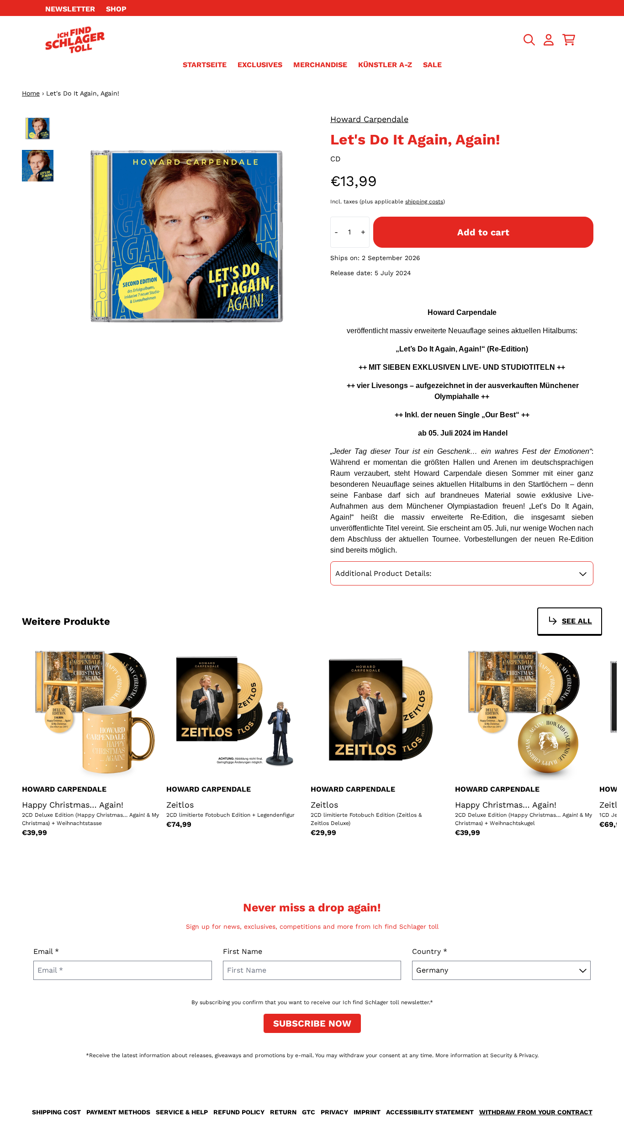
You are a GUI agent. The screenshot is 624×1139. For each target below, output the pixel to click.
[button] (462, 573)
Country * (429, 951)
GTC (308, 1112)
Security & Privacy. (514, 1055)
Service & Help (182, 1112)
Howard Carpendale (369, 119)
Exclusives (260, 64)
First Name (242, 951)
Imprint (367, 1112)
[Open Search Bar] (528, 39)
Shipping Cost (56, 1112)
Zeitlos (180, 804)
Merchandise (320, 64)
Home (31, 93)
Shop (116, 9)
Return (283, 1112)
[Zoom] (187, 238)
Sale (432, 64)
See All (577, 621)
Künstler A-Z (385, 64)
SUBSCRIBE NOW (312, 1023)
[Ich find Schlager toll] (75, 40)
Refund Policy (238, 1112)
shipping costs (424, 201)
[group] (37, 128)
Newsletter (70, 9)
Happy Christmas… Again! (72, 804)
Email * (46, 951)
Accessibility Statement (430, 1112)
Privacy (334, 1112)
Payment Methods (118, 1112)
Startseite (205, 64)
